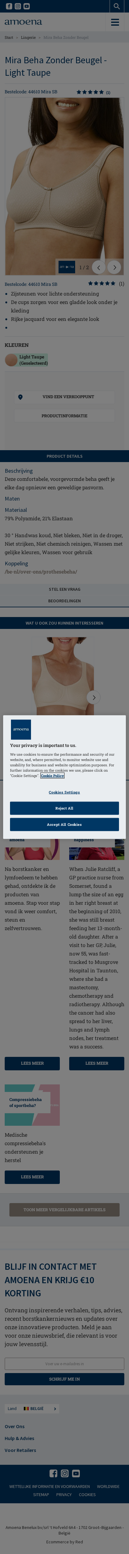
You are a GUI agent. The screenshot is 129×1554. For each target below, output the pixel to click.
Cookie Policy (52, 775)
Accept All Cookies (64, 824)
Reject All (64, 807)
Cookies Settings (64, 792)
